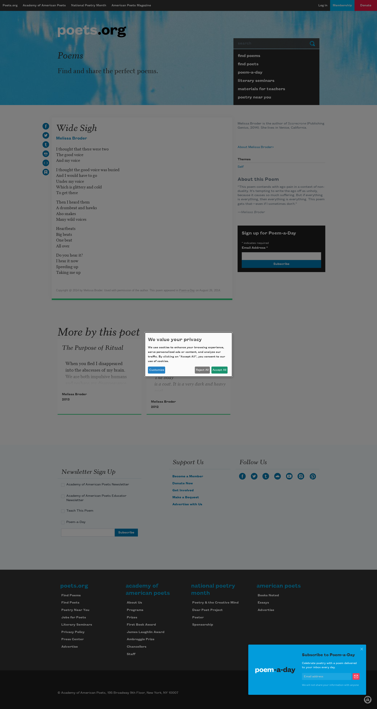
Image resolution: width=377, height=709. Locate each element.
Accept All (219, 369)
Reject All (202, 369)
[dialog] (188, 354)
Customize (156, 369)
